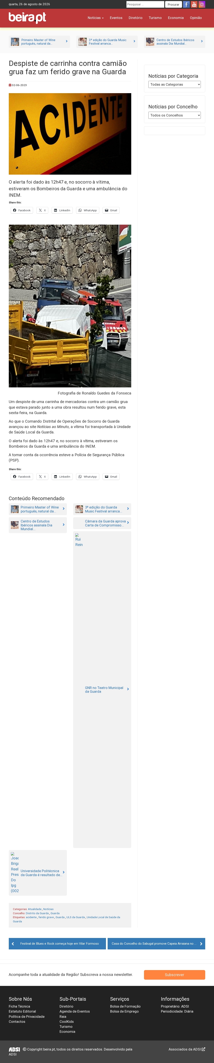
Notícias (95, 18)
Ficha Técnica (19, 1006)
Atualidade (34, 909)
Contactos (17, 1021)
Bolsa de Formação (125, 1006)
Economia (176, 18)
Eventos (116, 18)
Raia (63, 1016)
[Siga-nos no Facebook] (186, 4)
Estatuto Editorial (22, 1011)
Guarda (55, 913)
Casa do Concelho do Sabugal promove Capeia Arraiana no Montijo (158, 943)
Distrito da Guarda (37, 913)
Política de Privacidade (27, 1016)
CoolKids (67, 1021)
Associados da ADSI (185, 1049)
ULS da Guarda (75, 917)
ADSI (13, 1054)
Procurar (173, 4)
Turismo (155, 18)
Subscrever (174, 975)
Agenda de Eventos (75, 1011)
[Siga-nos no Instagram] (202, 4)
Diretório (136, 18)
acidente (31, 917)
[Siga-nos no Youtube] (194, 4)
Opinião (196, 18)
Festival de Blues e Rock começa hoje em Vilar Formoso (59, 943)
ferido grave (46, 917)
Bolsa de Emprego (124, 1011)
